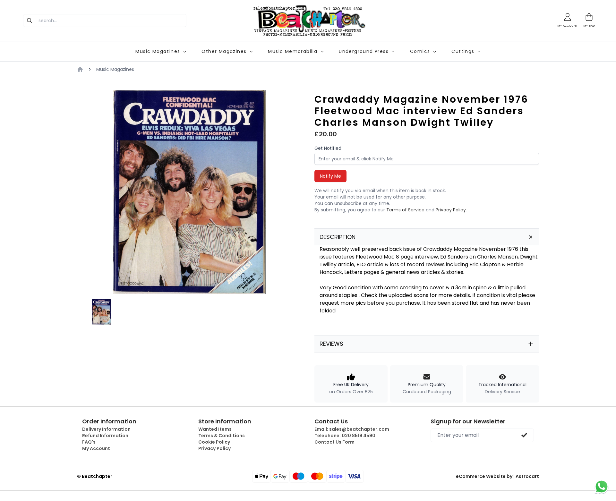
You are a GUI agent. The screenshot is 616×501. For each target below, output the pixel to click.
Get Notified (327, 148)
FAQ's (89, 442)
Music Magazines (115, 69)
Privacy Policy (451, 210)
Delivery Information (106, 429)
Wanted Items (215, 429)
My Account (96, 448)
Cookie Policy (214, 442)
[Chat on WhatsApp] (602, 487)
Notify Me (330, 176)
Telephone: (344, 435)
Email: (351, 429)
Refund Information (105, 435)
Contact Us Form (334, 442)
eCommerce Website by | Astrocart (497, 476)
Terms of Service (405, 210)
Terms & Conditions (221, 435)
